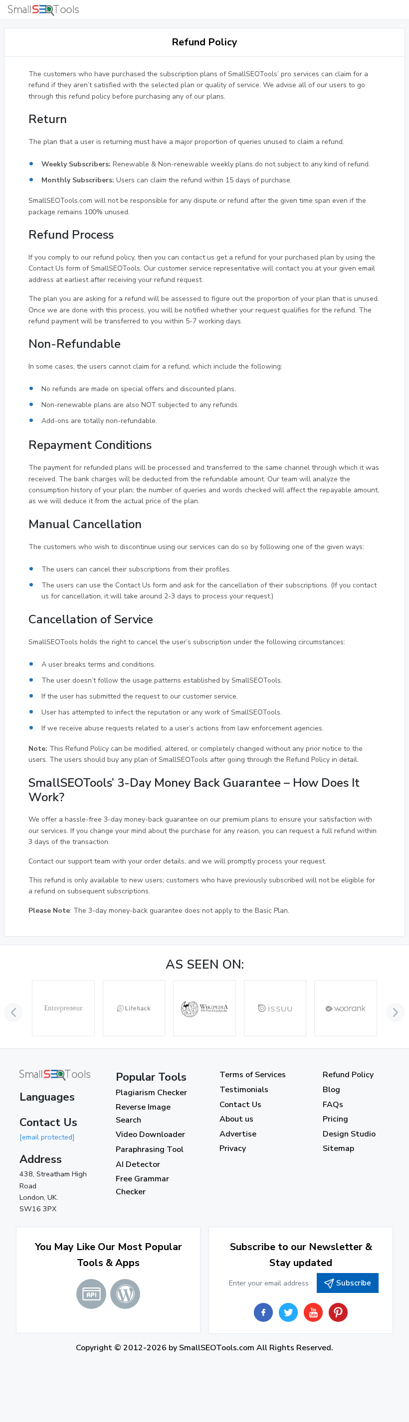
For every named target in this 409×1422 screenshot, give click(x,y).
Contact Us (240, 1104)
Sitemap (338, 1148)
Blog (331, 1089)
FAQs (333, 1104)
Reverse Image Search (143, 1114)
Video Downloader (150, 1134)
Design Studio (349, 1134)
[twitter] (288, 1312)
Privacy (232, 1148)
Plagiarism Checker (151, 1092)
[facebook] (263, 1312)
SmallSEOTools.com (216, 1347)
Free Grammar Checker (142, 1185)
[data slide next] (395, 1012)
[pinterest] (338, 1312)
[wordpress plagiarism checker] (125, 1294)
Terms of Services (252, 1074)
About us (236, 1119)
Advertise (237, 1134)
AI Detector (138, 1164)
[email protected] (47, 1137)
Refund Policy (348, 1074)
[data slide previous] (13, 1012)
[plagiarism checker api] (91, 1294)
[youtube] (313, 1312)
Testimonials (243, 1089)
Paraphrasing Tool (150, 1149)
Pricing (335, 1119)
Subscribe (353, 1283)
